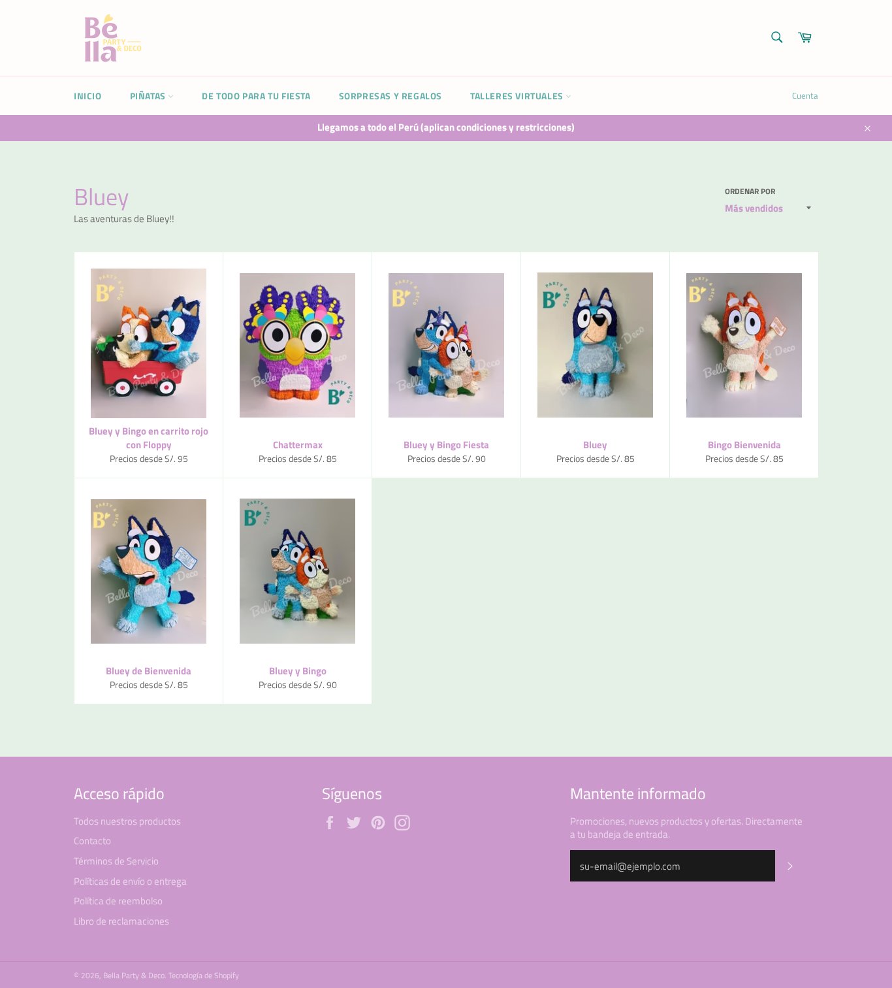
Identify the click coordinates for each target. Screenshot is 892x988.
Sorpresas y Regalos (390, 96)
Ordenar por (750, 191)
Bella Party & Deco (134, 975)
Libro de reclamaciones (121, 921)
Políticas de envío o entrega (130, 881)
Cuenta (805, 95)
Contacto (92, 840)
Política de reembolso (118, 900)
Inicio (88, 96)
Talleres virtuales (517, 96)
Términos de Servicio (116, 860)
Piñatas (149, 96)
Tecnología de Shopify (203, 975)
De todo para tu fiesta (256, 96)
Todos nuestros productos (127, 821)
